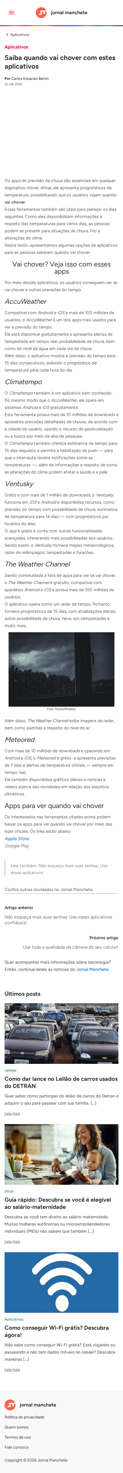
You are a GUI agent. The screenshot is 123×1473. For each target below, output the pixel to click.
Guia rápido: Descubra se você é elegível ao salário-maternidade (58, 1203)
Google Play (17, 845)
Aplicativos (19, 34)
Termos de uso (18, 1437)
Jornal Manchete (76, 889)
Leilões (10, 1070)
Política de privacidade (24, 1417)
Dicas (9, 1191)
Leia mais (12, 1113)
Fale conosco (17, 1447)
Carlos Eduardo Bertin (27, 78)
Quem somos (17, 1427)
